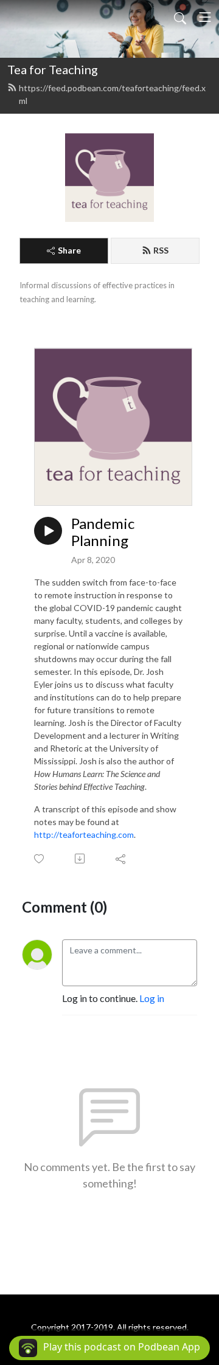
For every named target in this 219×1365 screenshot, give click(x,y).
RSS (161, 250)
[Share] (121, 858)
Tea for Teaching (52, 69)
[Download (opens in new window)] (81, 858)
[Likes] (40, 858)
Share (69, 250)
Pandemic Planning (102, 532)
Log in (151, 998)
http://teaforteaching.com (84, 834)
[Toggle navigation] (205, 17)
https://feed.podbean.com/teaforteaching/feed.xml (112, 94)
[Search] (180, 17)
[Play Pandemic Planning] (48, 531)
